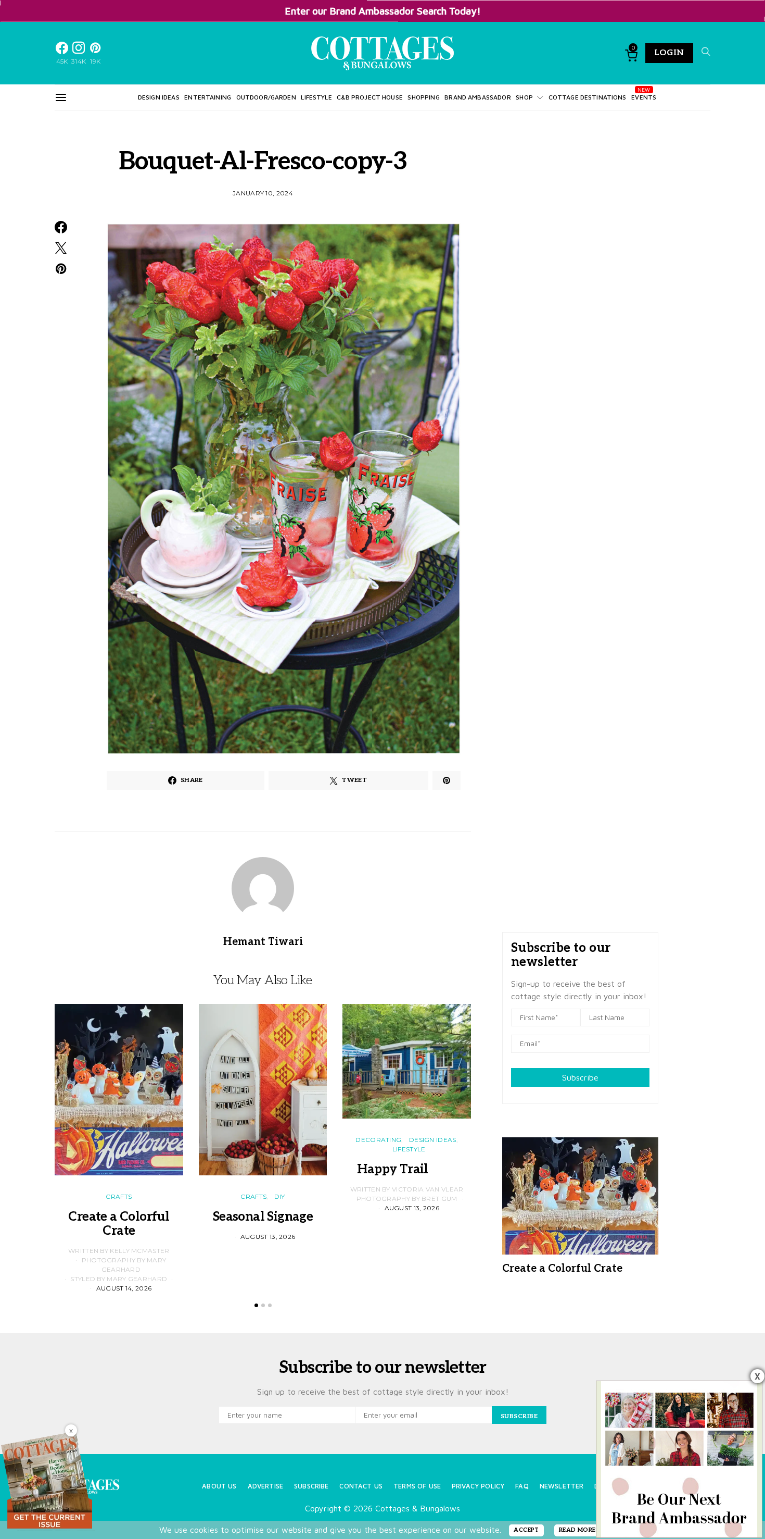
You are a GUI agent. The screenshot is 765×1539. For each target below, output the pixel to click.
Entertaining (207, 97)
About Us (219, 1486)
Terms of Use (417, 1486)
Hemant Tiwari (263, 942)
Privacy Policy (478, 1486)
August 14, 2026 (124, 1288)
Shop (524, 97)
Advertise (265, 1486)
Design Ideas (159, 97)
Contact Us (360, 1486)
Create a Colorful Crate (118, 1223)
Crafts (119, 1196)
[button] (256, 1305)
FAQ (521, 1486)
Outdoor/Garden (266, 97)
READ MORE (577, 1529)
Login (669, 53)
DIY (279, 1196)
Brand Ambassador (477, 97)
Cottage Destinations (588, 97)
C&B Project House (370, 97)
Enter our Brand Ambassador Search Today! (383, 11)
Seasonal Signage (263, 1216)
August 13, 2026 (268, 1236)
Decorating (378, 1140)
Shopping (423, 97)
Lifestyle (316, 97)
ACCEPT (526, 1529)
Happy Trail (406, 1169)
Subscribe (580, 1077)
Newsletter (562, 1486)
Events (643, 97)
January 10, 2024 (263, 193)
